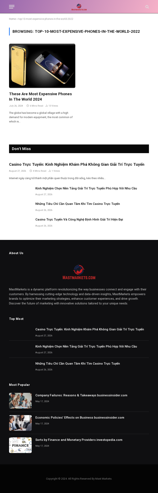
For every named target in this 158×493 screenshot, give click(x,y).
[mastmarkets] (79, 6)
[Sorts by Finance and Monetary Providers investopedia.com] (20, 445)
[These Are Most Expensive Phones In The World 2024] (42, 66)
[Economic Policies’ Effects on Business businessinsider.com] (20, 423)
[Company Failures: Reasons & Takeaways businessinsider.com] (20, 400)
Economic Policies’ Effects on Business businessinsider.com (79, 417)
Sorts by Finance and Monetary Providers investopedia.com (78, 440)
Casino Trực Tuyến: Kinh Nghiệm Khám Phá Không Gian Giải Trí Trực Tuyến (76, 164)
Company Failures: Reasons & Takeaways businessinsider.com (81, 395)
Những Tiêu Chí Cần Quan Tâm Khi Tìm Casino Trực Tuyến (77, 204)
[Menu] (11, 6)
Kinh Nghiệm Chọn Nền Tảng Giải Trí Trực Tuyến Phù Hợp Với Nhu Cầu (86, 188)
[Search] (147, 6)
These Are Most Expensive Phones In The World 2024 (40, 97)
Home (12, 19)
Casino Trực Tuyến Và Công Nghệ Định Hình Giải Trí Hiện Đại (79, 219)
